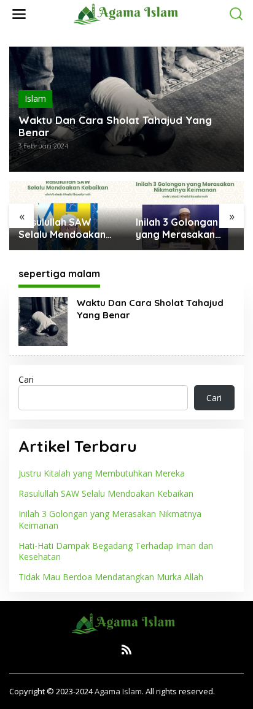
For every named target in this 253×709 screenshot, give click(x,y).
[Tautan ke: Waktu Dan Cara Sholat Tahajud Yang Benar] (43, 320)
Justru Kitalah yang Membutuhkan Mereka (101, 473)
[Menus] (19, 14)
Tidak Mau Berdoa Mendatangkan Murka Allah (110, 577)
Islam (35, 98)
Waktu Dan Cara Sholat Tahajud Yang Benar (115, 126)
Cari (26, 379)
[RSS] (126, 649)
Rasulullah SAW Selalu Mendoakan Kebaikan (62, 229)
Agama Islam (118, 691)
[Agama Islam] (129, 13)
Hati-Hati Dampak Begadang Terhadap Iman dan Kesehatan (115, 551)
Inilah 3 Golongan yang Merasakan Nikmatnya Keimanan (177, 229)
